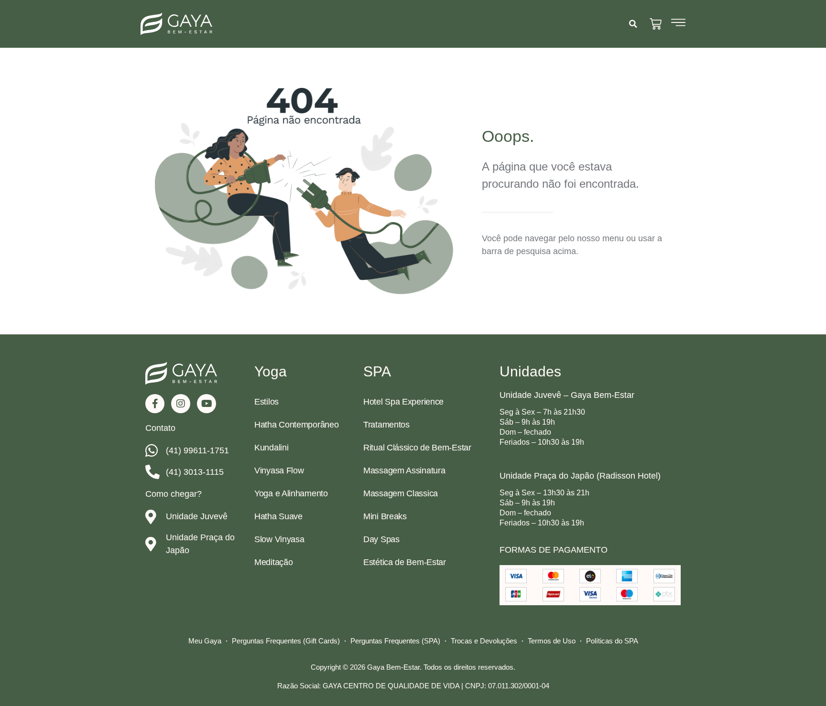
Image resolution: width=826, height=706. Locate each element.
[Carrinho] (655, 24)
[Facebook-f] (154, 403)
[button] (633, 24)
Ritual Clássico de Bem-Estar (417, 447)
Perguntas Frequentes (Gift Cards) (286, 641)
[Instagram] (180, 403)
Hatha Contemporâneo (296, 424)
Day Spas (381, 539)
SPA (377, 371)
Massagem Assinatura (404, 470)
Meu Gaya (204, 641)
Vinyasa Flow (279, 470)
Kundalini (271, 447)
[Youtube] (206, 403)
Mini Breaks (385, 516)
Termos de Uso (552, 641)
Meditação (273, 562)
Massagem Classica (400, 493)
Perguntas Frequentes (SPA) (395, 641)
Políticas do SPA (612, 641)
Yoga (270, 371)
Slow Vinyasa (279, 539)
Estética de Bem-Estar (404, 562)
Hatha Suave (278, 516)
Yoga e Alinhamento (291, 493)
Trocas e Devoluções (484, 641)
